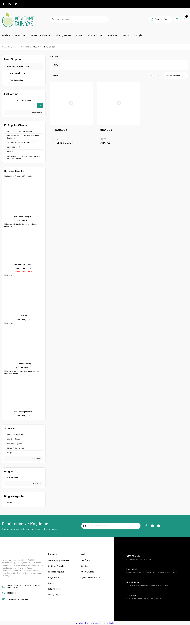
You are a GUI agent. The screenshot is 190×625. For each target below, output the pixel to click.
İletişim (51, 583)
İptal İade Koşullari (56, 572)
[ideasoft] (81, 623)
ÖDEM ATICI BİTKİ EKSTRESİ (43, 47)
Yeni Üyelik (85, 560)
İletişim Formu (54, 589)
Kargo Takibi (53, 577)
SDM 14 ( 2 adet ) (24, 364)
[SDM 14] (118, 103)
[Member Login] (152, 19)
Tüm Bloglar (37, 483)
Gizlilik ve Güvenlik (56, 566)
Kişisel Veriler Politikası (90, 577)
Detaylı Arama (36, 112)
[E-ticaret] (94, 623)
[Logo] (18, 19)
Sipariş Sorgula (54, 594)
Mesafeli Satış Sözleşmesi (59, 560)
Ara (40, 106)
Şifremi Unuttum (87, 572)
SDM (56, 139)
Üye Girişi (158, 19)
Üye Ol (166, 19)
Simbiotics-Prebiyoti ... (23, 217)
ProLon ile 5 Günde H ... (23, 265)
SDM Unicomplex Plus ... (24, 412)
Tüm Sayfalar (37, 459)
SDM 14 (24, 316)
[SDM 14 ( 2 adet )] (71, 103)
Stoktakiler (57, 75)
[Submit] (84, 526)
